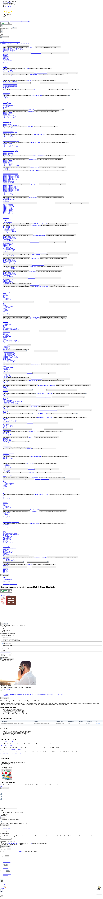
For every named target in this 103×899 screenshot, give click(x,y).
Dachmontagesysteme (7, 874)
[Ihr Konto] (1, 35)
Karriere (4, 872)
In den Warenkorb (4, 657)
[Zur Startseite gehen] (6, 24)
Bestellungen (17, 42)
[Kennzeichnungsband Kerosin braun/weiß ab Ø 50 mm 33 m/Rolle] (8, 600)
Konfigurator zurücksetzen (5, 652)
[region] (51, 611)
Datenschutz (5, 859)
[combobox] (6, 28)
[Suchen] (13, 28)
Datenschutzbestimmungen (12, 843)
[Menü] (1, 26)
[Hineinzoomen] (7, 624)
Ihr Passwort (3, 815)
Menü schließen (5, 37)
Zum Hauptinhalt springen (5, 21)
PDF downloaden (3, 786)
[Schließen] (0, 622)
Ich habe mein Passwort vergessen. (7, 816)
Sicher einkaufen (7, 6)
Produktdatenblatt (4, 760)
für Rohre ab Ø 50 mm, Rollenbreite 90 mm (11, 639)
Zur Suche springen (14, 21)
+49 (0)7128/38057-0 (7, 2)
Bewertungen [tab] (5, 695)
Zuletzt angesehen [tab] (6, 828)
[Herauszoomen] (1, 624)
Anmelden (2, 39)
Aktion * (2, 840)
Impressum (5, 858)
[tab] (33, 694)
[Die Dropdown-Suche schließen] (15, 28)
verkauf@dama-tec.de (6, 691)
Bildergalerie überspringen (5, 595)
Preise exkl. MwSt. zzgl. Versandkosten (8, 633)
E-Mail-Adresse (3, 841)
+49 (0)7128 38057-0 (6, 689)
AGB (31, 843)
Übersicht (2, 42)
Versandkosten (21, 893)
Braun (4, 646)
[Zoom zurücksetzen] (4, 624)
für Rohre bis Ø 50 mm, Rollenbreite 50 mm (11, 640)
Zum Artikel (98, 723)
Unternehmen (5, 875)
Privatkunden (5, 868)
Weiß (4, 650)
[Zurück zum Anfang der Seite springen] (1, 896)
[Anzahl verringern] (2, 655)
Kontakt (4, 866)
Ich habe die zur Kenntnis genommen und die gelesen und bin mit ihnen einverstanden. (24, 843)
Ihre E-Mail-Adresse (4, 814)
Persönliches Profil (8, 42)
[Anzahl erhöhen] (10, 655)
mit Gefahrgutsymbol (7, 643)
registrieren (4, 41)
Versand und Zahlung (7, 862)
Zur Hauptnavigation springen (24, 21)
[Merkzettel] (1, 33)
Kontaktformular (10, 854)
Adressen (13, 42)
